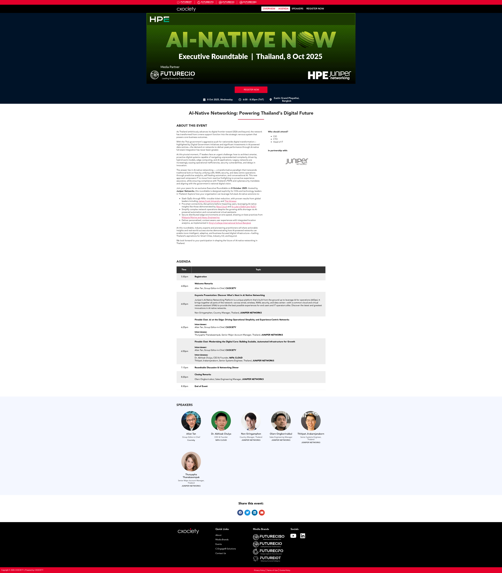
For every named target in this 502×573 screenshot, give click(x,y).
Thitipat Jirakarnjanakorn (311, 434)
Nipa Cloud (221, 206)
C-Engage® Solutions (225, 548)
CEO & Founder (221, 437)
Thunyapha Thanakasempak (191, 476)
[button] (240, 513)
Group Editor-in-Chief (191, 437)
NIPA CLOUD (221, 440)
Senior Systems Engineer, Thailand (310, 438)
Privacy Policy (259, 570)
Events (218, 544)
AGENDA (283, 8)
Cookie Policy (284, 570)
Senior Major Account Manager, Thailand (191, 481)
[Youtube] (293, 535)
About (218, 535)
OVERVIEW (269, 8)
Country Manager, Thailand (251, 437)
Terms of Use (272, 570)
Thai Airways (230, 201)
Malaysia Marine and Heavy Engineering (200, 217)
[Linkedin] (303, 535)
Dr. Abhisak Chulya (221, 434)
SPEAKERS (297, 8)
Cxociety (191, 440)
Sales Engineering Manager (281, 437)
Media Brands (222, 539)
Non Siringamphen (251, 434)
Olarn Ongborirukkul (281, 434)
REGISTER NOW (315, 8)
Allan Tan (191, 434)
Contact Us (220, 553)
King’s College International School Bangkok (230, 223)
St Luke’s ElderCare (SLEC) (244, 206)
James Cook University (209, 201)
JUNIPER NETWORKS (251, 440)
